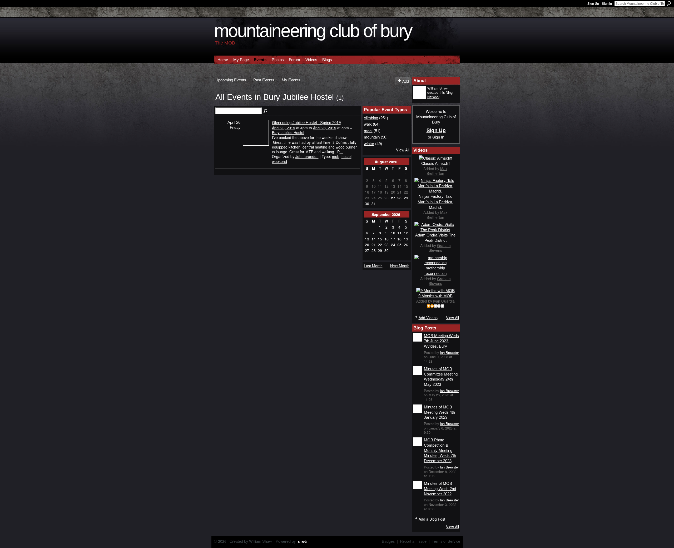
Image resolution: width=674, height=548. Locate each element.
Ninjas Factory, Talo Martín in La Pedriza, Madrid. (435, 202)
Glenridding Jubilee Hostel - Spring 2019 (306, 122)
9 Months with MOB (435, 296)
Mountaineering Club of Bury (313, 31)
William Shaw (437, 88)
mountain (372, 137)
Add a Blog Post (432, 519)
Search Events (265, 111)
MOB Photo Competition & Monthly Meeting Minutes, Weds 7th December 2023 (440, 450)
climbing (371, 117)
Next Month (399, 265)
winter (369, 143)
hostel (346, 156)
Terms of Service (446, 541)
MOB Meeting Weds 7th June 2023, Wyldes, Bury (441, 340)
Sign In (607, 4)
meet (368, 130)
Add (405, 81)
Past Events (263, 79)
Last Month (373, 265)
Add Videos (428, 317)
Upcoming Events (230, 79)
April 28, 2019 (324, 127)
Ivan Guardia (444, 301)
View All (402, 149)
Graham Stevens (440, 248)
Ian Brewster (449, 352)
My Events (291, 79)
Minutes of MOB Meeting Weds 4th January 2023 (439, 412)
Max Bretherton (437, 171)
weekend (279, 161)
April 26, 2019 (283, 127)
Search (669, 3)
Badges (388, 541)
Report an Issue (413, 541)
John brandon (307, 156)
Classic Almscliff (435, 163)
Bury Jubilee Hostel (288, 132)
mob (335, 156)
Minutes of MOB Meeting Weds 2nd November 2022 (440, 488)
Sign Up (593, 4)
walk (368, 124)
